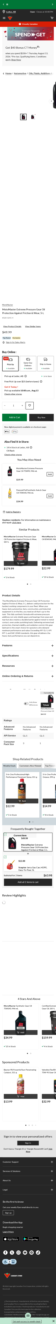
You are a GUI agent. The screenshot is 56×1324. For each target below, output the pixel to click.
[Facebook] (5, 1252)
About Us (7, 1180)
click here (16, 522)
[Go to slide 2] (32, 117)
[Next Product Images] (51, 101)
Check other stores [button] (13, 394)
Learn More (8, 1231)
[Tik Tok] (38, 1252)
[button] (25, 376)
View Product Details (12, 326)
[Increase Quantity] (22, 405)
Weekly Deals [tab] (9, 766)
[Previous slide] (3, 4)
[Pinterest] (31, 1252)
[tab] (10, 363)
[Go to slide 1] (23, 117)
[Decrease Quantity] (4, 405)
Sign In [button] (28, 1143)
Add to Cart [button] (14, 417)
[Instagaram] (18, 1252)
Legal (5, 1190)
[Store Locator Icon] (3, 12)
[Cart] (52, 18)
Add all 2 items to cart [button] (28, 882)
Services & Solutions (11, 1171)
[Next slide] (52, 4)
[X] (12, 1252)
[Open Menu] (4, 18)
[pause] (7, 4)
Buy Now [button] (41, 417)
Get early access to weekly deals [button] (27, 1321)
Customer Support (10, 1162)
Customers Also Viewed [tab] (30, 766)
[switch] (27, 703)
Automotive (20, 73)
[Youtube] (25, 1252)
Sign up (8, 1213)
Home (8, 73)
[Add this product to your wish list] (30, 405)
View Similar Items (33, 326)
